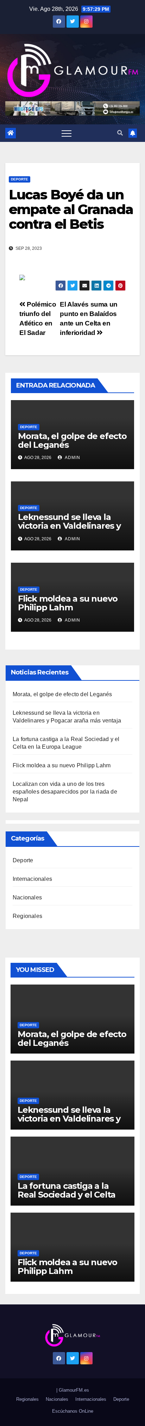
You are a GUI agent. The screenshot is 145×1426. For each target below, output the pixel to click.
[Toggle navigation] (66, 133)
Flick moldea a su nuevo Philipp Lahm (67, 603)
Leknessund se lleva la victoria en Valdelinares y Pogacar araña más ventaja (69, 530)
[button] (120, 133)
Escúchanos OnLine (72, 1411)
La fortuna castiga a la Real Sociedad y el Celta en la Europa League (66, 1194)
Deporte (19, 179)
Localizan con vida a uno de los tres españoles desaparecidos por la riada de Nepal (65, 791)
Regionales (27, 916)
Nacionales (27, 897)
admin (72, 457)
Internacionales (32, 879)
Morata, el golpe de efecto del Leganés (72, 440)
